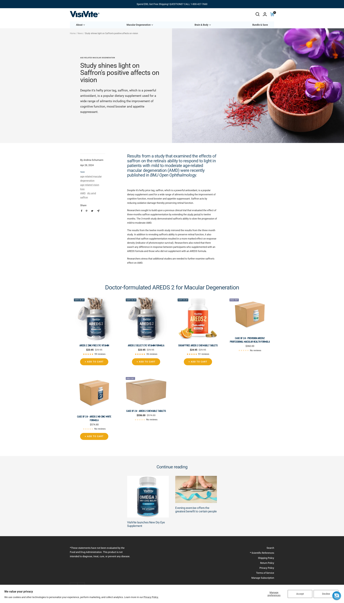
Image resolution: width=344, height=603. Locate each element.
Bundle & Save (260, 24)
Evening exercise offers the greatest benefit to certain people (196, 509)
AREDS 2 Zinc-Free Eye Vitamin (94, 345)
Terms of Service (265, 572)
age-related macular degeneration (97, 58)
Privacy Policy (266, 567)
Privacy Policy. (151, 597)
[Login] (265, 14)
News (80, 33)
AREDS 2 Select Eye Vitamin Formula (146, 345)
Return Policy (267, 563)
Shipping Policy (266, 558)
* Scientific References (262, 552)
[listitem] (81, 211)
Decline (326, 593)
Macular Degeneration (139, 24)
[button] (336, 595)
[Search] (258, 14)
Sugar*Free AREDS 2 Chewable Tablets (198, 345)
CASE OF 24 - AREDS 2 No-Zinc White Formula (94, 418)
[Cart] (272, 14)
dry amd (91, 193)
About (79, 24)
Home (73, 33)
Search (270, 547)
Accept (300, 593)
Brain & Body (201, 24)
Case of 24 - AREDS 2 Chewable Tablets (146, 411)
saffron (84, 197)
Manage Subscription (262, 577)
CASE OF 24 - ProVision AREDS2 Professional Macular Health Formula (250, 340)
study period (193, 214)
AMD (83, 193)
